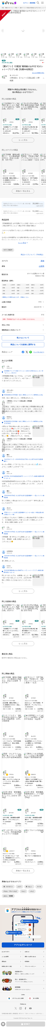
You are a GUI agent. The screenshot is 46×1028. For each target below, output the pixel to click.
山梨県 (41, 266)
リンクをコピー (38, 352)
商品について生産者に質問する (23, 344)
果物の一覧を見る (23, 191)
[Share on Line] (30, 352)
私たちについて (23, 338)
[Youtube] (30, 1008)
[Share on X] (27, 352)
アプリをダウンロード (23, 945)
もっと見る (23, 140)
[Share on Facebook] (23, 352)
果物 (16, 7)
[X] (15, 1008)
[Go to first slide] (43, 30)
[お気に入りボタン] (18, 104)
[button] (23, 78)
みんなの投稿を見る (38, 73)
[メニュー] (42, 3)
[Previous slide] (2, 30)
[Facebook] (25, 1008)
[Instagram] (20, 1008)
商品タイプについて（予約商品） (32, 254)
